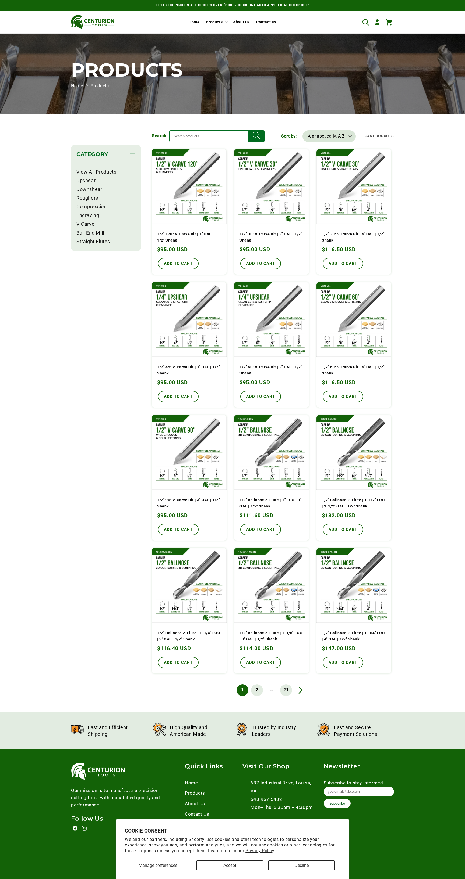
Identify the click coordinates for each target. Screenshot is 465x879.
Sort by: (289, 136)
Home (77, 85)
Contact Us (197, 814)
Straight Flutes (93, 241)
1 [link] (242, 689)
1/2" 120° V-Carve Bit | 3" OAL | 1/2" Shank (185, 237)
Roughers (87, 198)
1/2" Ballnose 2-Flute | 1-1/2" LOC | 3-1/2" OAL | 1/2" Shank (353, 503)
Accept (229, 865)
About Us (195, 803)
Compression (91, 206)
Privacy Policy (259, 850)
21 (285, 689)
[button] (216, 22)
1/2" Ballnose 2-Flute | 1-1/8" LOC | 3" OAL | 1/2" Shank (270, 636)
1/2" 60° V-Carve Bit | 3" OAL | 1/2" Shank (270, 370)
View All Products (96, 172)
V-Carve (85, 224)
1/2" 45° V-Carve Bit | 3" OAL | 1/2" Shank (188, 370)
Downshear (89, 189)
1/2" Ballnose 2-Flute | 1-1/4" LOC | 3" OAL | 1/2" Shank (188, 636)
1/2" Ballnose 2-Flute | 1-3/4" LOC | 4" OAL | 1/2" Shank (353, 636)
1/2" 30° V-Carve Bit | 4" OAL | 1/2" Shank (353, 237)
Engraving (87, 215)
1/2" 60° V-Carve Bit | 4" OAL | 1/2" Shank (353, 370)
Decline (302, 865)
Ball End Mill (90, 233)
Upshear (86, 180)
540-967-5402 (266, 799)
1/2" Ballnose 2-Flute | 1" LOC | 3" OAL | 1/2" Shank (270, 503)
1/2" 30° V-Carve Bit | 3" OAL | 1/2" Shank (270, 237)
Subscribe (337, 803)
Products (214, 22)
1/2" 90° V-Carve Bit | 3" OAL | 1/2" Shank (188, 503)
